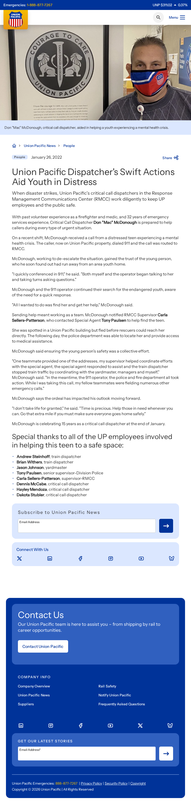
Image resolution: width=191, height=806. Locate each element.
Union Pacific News (34, 695)
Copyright (138, 783)
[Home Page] (16, 146)
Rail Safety (107, 686)
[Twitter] (19, 559)
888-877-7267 (66, 783)
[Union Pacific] (15, 19)
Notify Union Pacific (114, 695)
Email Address (29, 522)
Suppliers (26, 704)
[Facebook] (80, 559)
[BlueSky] (172, 559)
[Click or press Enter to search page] (158, 17)
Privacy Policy (91, 783)
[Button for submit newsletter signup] (166, 526)
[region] (170, 5)
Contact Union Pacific (43, 646)
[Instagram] (111, 559)
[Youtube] (141, 559)
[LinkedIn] (50, 559)
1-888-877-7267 (39, 5)
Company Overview (34, 686)
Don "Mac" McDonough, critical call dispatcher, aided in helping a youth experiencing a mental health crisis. (86, 127)
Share (167, 158)
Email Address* (30, 750)
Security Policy (116, 783)
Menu (173, 17)
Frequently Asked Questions (121, 704)
